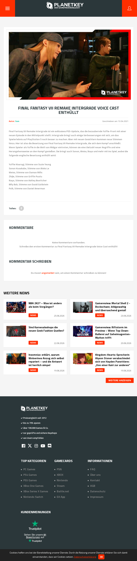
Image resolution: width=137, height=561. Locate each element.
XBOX (60, 474)
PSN (59, 469)
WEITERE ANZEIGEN (119, 380)
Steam (61, 485)
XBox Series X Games (35, 491)
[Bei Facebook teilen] (21, 208)
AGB (92, 485)
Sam (17, 121)
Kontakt (95, 480)
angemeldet (47, 273)
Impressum (96, 496)
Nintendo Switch (33, 496)
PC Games (29, 469)
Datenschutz (97, 491)
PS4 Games (30, 474)
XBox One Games (33, 485)
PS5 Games (30, 480)
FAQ (92, 469)
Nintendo (62, 480)
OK (101, 556)
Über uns (95, 474)
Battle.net (63, 491)
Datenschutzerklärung (85, 556)
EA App (61, 496)
